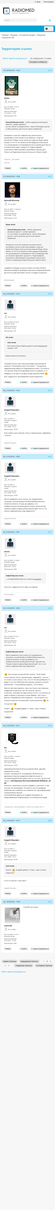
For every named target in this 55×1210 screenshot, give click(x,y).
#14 (50, 294)
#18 (50, 608)
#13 (50, 176)
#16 (50, 456)
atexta (7, 551)
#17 (50, 532)
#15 (50, 390)
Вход (38, 2)
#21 (50, 902)
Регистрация (48, 2)
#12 (50, 70)
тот (5, 313)
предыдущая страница (29, 961)
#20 (50, 820)
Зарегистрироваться (18, 58)
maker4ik (8, 926)
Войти (5, 58)
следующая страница (23, 965)
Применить (50, 20)
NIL (5, 748)
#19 (50, 725)
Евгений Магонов (11, 200)
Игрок (6, 98)
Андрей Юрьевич (11, 410)
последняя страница (44, 965)
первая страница (9, 961)
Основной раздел (27, 35)
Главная (5, 35)
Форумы (14, 35)
